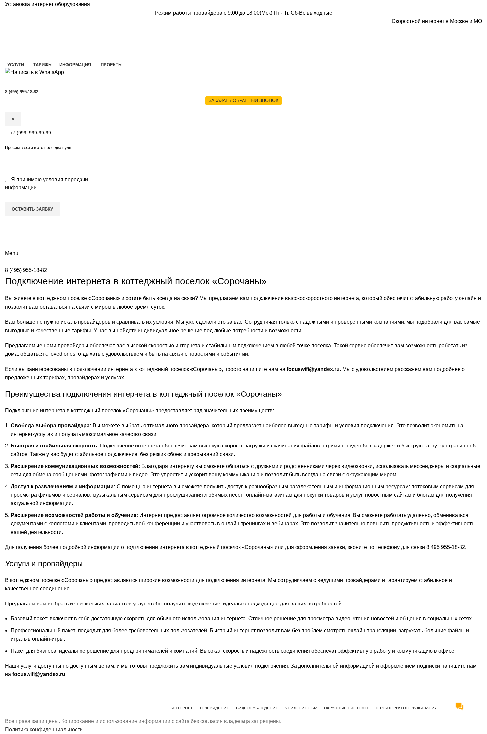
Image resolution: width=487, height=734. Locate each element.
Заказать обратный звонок (243, 100)
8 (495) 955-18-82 (26, 270)
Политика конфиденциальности (44, 729)
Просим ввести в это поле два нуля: (38, 147)
